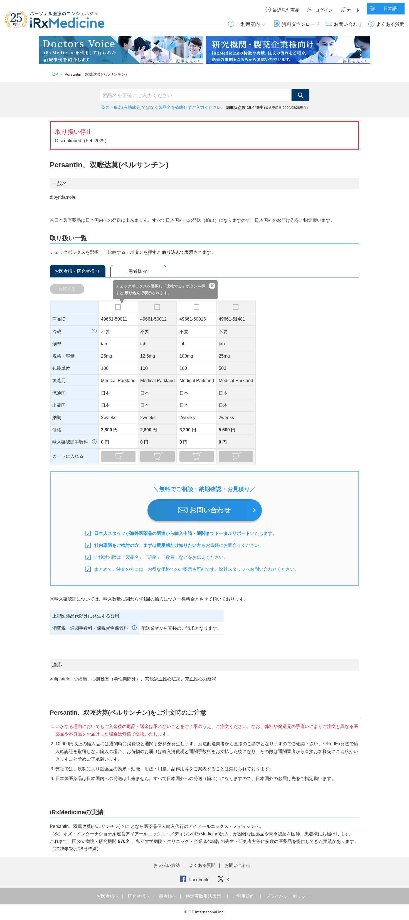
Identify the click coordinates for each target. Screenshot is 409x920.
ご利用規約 (243, 896)
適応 (57, 665)
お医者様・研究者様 (78, 271)
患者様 (138, 271)
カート (353, 10)
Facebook (198, 879)
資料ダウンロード (301, 24)
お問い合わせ (348, 24)
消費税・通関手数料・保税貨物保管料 (90, 628)
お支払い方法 (166, 865)
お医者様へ (108, 896)
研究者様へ (139, 896)
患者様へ (168, 896)
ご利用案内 (248, 24)
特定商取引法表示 (203, 896)
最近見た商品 (286, 10)
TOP (54, 74)
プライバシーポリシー (288, 896)
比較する (67, 288)
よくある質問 (390, 24)
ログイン (324, 10)
